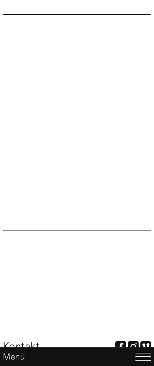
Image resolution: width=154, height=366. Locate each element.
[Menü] (77, 356)
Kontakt (21, 346)
